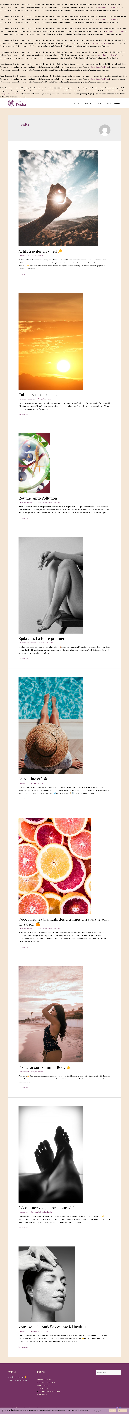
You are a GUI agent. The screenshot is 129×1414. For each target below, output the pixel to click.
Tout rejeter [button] (112, 1411)
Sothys (33, 255)
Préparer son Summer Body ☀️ (45, 1067)
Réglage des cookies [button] (100, 1411)
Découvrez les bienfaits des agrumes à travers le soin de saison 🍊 (64, 921)
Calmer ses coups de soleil (41, 394)
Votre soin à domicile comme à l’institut (52, 1326)
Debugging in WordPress (107, 7)
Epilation (41, 643)
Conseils (108, 103)
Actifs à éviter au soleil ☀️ (41, 251)
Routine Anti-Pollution (38, 497)
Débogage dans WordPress (9, 94)
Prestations (86, 103)
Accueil (76, 103)
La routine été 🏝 (33, 778)
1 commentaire (24, 255)
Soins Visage (42, 502)
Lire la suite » (23, 274)
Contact (99, 103)
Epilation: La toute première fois (46, 638)
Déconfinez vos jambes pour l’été (47, 1207)
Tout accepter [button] (122, 1411)
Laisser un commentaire (27, 399)
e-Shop (117, 103)
